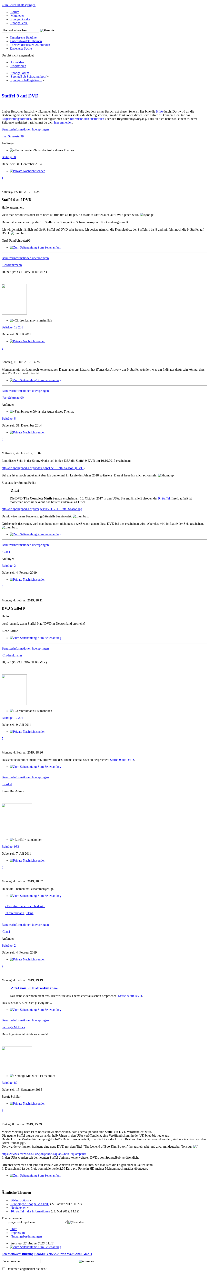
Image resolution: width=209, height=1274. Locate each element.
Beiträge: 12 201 (12, 327)
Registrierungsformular (16, 118)
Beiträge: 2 (9, 565)
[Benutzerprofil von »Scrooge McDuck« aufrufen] (17, 1069)
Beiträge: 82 (9, 1082)
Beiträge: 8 (9, 157)
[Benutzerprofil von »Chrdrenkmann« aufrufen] (14, 313)
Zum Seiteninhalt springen (19, 5)
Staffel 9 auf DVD (20, 95)
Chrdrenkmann (14, 913)
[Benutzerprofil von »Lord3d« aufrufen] (17, 832)
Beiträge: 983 (10, 846)
